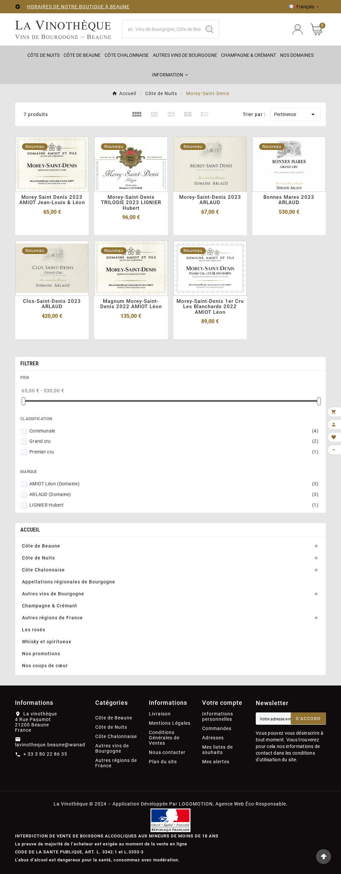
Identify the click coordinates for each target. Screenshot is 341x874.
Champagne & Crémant (49, 605)
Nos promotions (41, 653)
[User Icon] (297, 29)
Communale (173, 431)
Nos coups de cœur (45, 665)
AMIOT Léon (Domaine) (173, 483)
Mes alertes (215, 761)
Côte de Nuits (38, 558)
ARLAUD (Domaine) (173, 494)
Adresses (213, 737)
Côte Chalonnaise (43, 569)
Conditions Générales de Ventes (164, 738)
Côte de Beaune (41, 546)
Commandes (216, 728)
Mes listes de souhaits (217, 749)
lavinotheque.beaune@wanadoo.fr (56, 744)
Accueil (30, 530)
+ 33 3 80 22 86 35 (45, 754)
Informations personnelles (217, 716)
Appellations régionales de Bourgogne (68, 581)
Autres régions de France (52, 617)
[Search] (209, 29)
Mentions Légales (169, 723)
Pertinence (295, 114)
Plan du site (163, 761)
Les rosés (33, 629)
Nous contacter (167, 752)
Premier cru (173, 451)
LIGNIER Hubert (173, 505)
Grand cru (173, 441)
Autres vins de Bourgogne (53, 593)
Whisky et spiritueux (46, 641)
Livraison (160, 713)
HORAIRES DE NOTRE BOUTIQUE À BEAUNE (78, 6)
